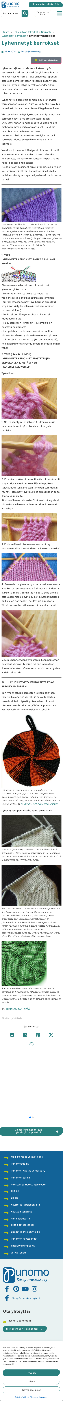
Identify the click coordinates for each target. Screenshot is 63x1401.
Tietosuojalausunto (38, 1397)
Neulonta (46, 32)
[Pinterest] (16, 1289)
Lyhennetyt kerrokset (14, 35)
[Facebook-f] (7, 1289)
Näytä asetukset (31, 1389)
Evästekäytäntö (22, 1397)
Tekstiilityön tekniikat (25, 32)
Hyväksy (31, 1372)
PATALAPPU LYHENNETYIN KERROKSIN (39, 804)
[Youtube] (25, 1289)
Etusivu (6, 32)
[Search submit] (25, 13)
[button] (12, 1034)
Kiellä (31, 1381)
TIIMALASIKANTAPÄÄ (18, 1009)
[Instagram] (34, 1289)
